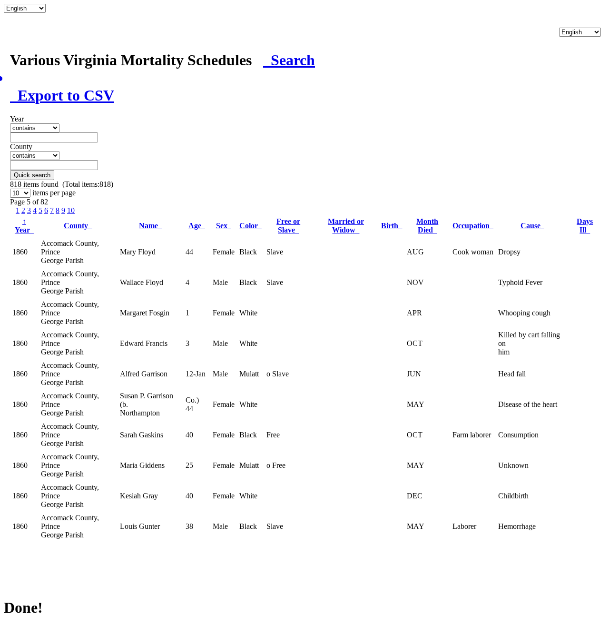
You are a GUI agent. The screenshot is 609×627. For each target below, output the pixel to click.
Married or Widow (346, 225)
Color (250, 226)
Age (196, 226)
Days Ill (585, 225)
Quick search (32, 175)
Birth (391, 226)
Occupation (472, 226)
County (78, 226)
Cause (532, 226)
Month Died (427, 225)
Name (150, 226)
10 (71, 210)
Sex (223, 226)
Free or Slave (288, 225)
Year (24, 225)
